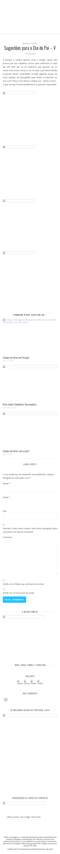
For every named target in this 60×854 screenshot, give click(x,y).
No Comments (30, 53)
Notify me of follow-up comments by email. (23, 584)
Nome (6, 483)
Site (4, 511)
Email (6, 497)
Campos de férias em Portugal (16, 357)
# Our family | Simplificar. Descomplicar (20, 404)
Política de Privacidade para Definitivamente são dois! (30, 849)
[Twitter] (40, 683)
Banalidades (30, 43)
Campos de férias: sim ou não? (16, 451)
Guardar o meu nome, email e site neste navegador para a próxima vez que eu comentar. (30, 530)
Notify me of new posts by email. (18, 592)
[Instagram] (27, 683)
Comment (7, 537)
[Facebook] (20, 683)
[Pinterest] (33, 683)
